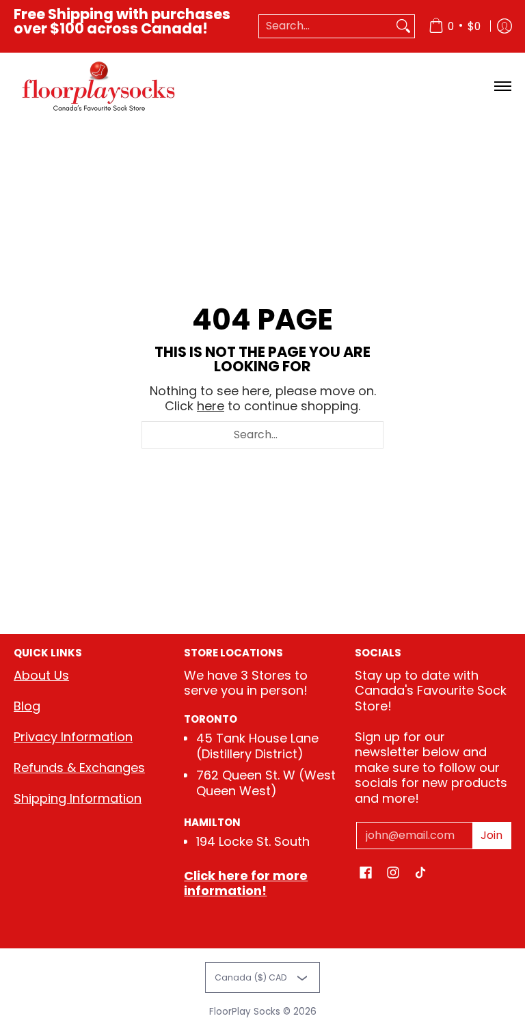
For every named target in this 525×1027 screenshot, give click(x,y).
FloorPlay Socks (244, 1011)
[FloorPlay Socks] (99, 86)
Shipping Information (78, 798)
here (210, 405)
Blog (27, 706)
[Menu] (502, 86)
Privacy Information (73, 736)
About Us (41, 675)
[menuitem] (454, 26)
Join (491, 835)
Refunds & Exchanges (79, 767)
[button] (365, 874)
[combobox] (325, 26)
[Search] (403, 26)
